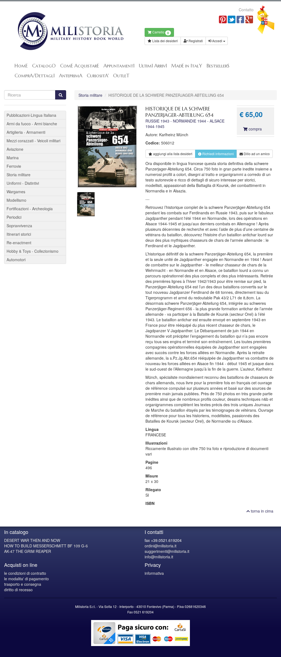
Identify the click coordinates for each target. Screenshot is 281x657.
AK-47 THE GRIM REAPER (27, 551)
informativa (154, 573)
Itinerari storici (19, 234)
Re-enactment (19, 242)
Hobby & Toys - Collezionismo (32, 251)
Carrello (160, 32)
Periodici (14, 217)
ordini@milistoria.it (160, 545)
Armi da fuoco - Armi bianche (32, 123)
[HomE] (70, 31)
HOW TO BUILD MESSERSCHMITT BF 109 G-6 (46, 545)
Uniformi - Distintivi (23, 183)
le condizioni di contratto (25, 573)
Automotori (16, 259)
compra (255, 129)
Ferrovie (14, 166)
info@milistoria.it (159, 556)
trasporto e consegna (22, 584)
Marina (13, 157)
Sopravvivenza (19, 225)
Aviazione (15, 149)
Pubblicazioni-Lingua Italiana (31, 115)
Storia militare (90, 95)
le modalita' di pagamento (26, 578)
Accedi (217, 40)
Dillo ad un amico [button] (256, 153)
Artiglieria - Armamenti (26, 132)
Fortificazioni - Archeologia (30, 208)
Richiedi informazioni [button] (217, 153)
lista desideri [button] (172, 153)
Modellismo (16, 200)
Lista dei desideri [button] (164, 40)
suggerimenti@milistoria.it (167, 551)
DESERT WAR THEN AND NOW (32, 540)
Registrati (195, 40)
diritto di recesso (18, 589)
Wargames (16, 191)
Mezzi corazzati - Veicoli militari (33, 140)
